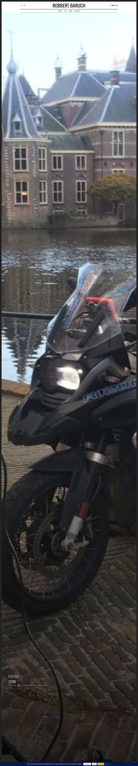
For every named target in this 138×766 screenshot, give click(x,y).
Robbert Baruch (27, 685)
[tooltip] (111, 5)
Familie (16, 676)
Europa (10, 676)
